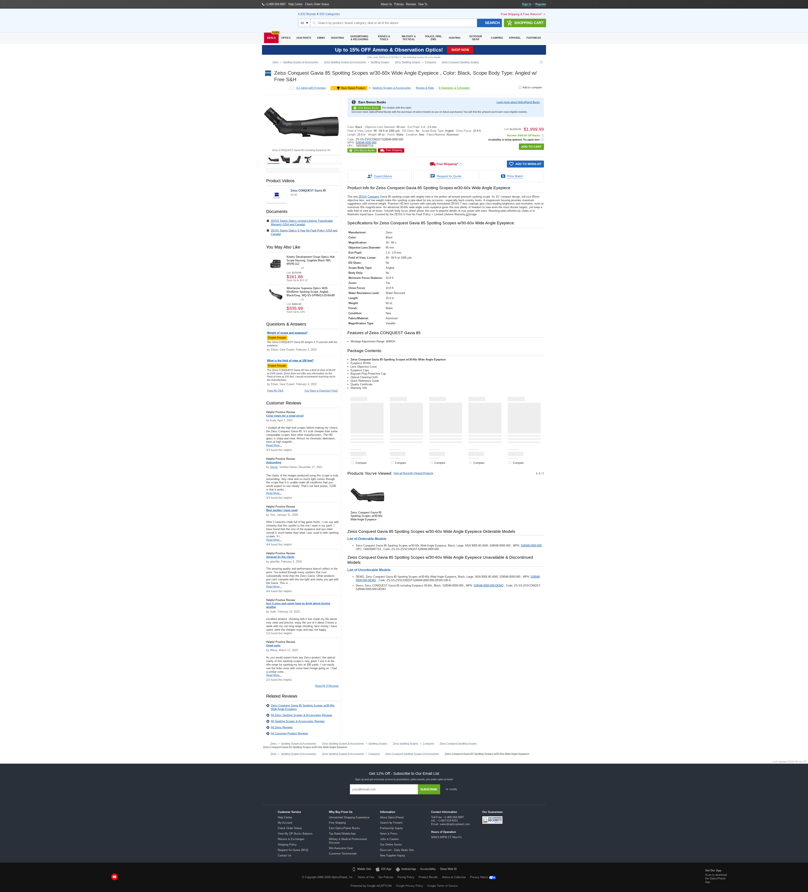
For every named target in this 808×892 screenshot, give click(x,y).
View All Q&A (275, 390)
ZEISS (363, 196)
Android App (408, 869)
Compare (361, 462)
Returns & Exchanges (291, 839)
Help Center (285, 817)
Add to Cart (531, 146)
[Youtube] (114, 876)
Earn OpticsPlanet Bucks (344, 828)
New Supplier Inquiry (392, 855)
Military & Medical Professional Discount (348, 840)
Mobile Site (364, 869)
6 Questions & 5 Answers (454, 87)
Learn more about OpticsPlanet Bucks (518, 102)
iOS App (386, 869)
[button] (542, 135)
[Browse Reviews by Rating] (291, 88)
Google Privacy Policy (409, 885)
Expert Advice (383, 176)
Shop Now (460, 50)
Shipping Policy (287, 844)
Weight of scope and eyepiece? (287, 332)
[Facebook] (82, 876)
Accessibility (428, 869)
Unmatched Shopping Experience (349, 817)
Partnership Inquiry (391, 828)
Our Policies (385, 877)
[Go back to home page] (266, 62)
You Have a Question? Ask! (321, 390)
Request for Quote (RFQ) (293, 850)
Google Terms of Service (442, 885)
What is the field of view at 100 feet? (290, 360)
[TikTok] (93, 876)
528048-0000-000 (366, 142)
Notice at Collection (454, 877)
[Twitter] (103, 876)
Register (540, 4)
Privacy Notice (479, 877)
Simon (274, 467)
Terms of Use (366, 877)
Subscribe (428, 789)
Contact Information (444, 812)
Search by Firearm (391, 822)
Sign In (526, 4)
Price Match (515, 176)
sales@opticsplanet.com (455, 824)
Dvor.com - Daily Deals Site (397, 850)
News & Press (388, 833)
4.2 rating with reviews (311, 87)
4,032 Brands (307, 14)
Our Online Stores (391, 844)
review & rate (425, 87)
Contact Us (284, 855)
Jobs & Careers (389, 839)
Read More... (274, 445)
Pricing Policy (405, 877)
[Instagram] (125, 876)
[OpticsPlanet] (278, 20)
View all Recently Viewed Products (413, 473)
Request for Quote (449, 176)
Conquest (373, 196)
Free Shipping (337, 822)
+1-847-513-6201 (447, 820)
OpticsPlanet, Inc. (342, 877)
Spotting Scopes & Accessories (391, 87)
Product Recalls (428, 877)
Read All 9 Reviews (327, 685)
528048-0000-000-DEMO (489, 585)
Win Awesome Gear (341, 848)
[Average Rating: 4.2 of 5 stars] (277, 88)
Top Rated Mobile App (342, 833)
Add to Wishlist (528, 164)
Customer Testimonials (343, 853)
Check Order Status (290, 828)
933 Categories (329, 14)
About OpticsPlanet (392, 817)
